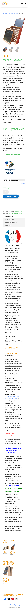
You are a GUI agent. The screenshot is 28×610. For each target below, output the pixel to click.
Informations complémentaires (11, 221)
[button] (22, 18)
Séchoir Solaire (13, 13)
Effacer (23, 183)
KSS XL (11, 213)
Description (9, 216)
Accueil (5, 13)
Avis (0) (8, 225)
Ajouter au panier (11, 196)
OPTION (7, 180)
